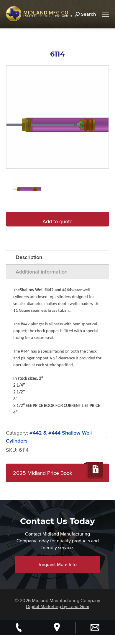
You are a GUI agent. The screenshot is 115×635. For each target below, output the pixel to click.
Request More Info (58, 564)
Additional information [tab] (42, 272)
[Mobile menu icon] (105, 14)
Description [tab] (29, 257)
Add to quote (57, 221)
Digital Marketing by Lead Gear (57, 606)
